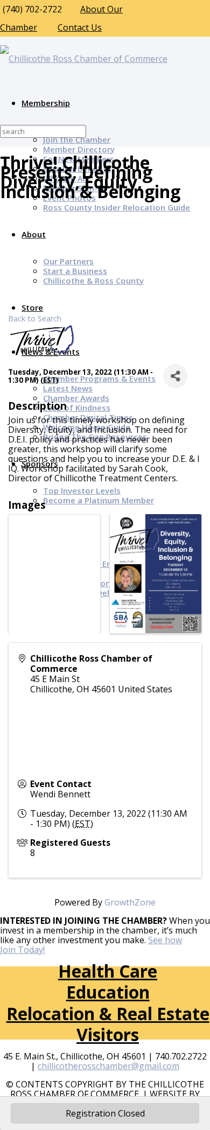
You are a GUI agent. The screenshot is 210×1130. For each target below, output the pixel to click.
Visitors (107, 1034)
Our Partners (68, 261)
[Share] (175, 376)
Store (32, 307)
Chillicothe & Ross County (93, 280)
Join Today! (22, 950)
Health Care (107, 970)
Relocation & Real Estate (107, 1013)
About (34, 234)
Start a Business (75, 270)
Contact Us (80, 27)
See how (165, 940)
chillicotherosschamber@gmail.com (108, 1066)
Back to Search (34, 318)
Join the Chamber (76, 139)
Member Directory (79, 149)
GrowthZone (130, 902)
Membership (46, 102)
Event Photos (69, 197)
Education (108, 991)
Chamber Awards (76, 397)
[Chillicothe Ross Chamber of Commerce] (83, 59)
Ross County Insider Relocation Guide (116, 207)
